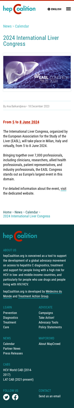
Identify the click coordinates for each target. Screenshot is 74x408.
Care (6, 327)
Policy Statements (50, 327)
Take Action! (46, 318)
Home (7, 212)
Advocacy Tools (48, 322)
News (7, 26)
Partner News (11, 348)
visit (63, 188)
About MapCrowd (49, 344)
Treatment (9, 322)
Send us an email (50, 396)
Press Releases (13, 353)
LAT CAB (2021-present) (18, 379)
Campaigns (46, 313)
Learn (7, 307)
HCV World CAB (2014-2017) (17, 372)
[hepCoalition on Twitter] (6, 397)
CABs (6, 364)
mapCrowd (46, 338)
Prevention (10, 313)
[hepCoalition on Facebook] (15, 397)
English (56, 9)
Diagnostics (10, 318)
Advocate (45, 307)
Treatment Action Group (33, 296)
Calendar (22, 26)
